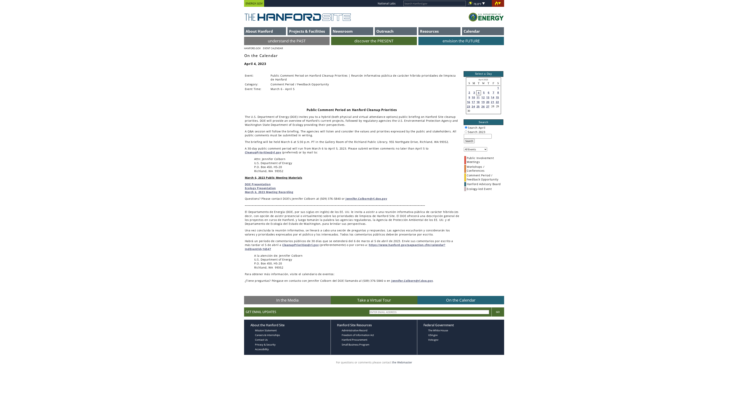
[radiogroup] (466, 127)
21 (492, 102)
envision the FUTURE (461, 41)
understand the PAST (287, 41)
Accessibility (262, 349)
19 (483, 102)
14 (492, 97)
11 (478, 97)
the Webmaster (402, 362)
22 (497, 102)
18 (478, 102)
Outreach (384, 31)
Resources (429, 31)
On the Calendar (460, 300)
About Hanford (259, 31)
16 (468, 102)
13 (488, 97)
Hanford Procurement (354, 339)
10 (473, 97)
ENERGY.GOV (254, 3)
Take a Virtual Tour (374, 300)
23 (468, 106)
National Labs (387, 3)
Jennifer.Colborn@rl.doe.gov (366, 198)
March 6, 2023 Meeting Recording (269, 192)
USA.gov (433, 335)
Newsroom (343, 31)
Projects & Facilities (307, 31)
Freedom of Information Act (358, 335)
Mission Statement (266, 330)
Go (498, 312)
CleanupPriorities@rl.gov (263, 152)
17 (473, 102)
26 (483, 106)
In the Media (287, 300)
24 (473, 106)
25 (478, 106)
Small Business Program (355, 344)
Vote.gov (433, 339)
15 (497, 97)
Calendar (472, 31)
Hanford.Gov (252, 48)
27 (488, 106)
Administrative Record (354, 330)
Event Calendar (273, 48)
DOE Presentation (258, 184)
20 (488, 102)
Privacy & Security (265, 344)
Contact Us (261, 339)
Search (469, 141)
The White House (438, 330)
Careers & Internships (267, 335)
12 (483, 97)
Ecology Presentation (260, 188)
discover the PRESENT (373, 41)
